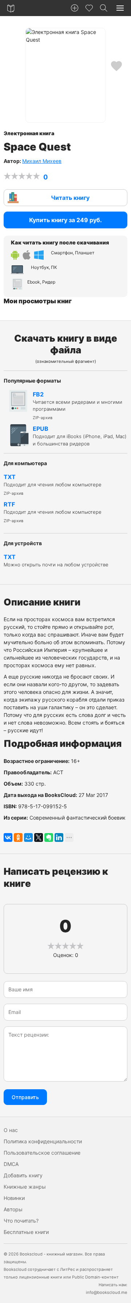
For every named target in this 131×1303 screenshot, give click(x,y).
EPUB (80, 436)
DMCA (11, 1164)
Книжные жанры (25, 1187)
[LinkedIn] (59, 837)
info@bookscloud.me (106, 1292)
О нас (11, 1130)
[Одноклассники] (18, 837)
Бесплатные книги (26, 1232)
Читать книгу (70, 197)
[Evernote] (48, 837)
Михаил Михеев (41, 161)
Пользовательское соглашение (42, 1153)
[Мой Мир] (28, 837)
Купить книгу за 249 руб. (65, 220)
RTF (53, 512)
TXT (53, 484)
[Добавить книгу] (74, 8)
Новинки (14, 1198)
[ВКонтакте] (8, 837)
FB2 (77, 405)
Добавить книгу (23, 1175)
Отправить (25, 1097)
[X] (38, 837)
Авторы (13, 1209)
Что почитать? (21, 1220)
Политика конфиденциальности (43, 1141)
